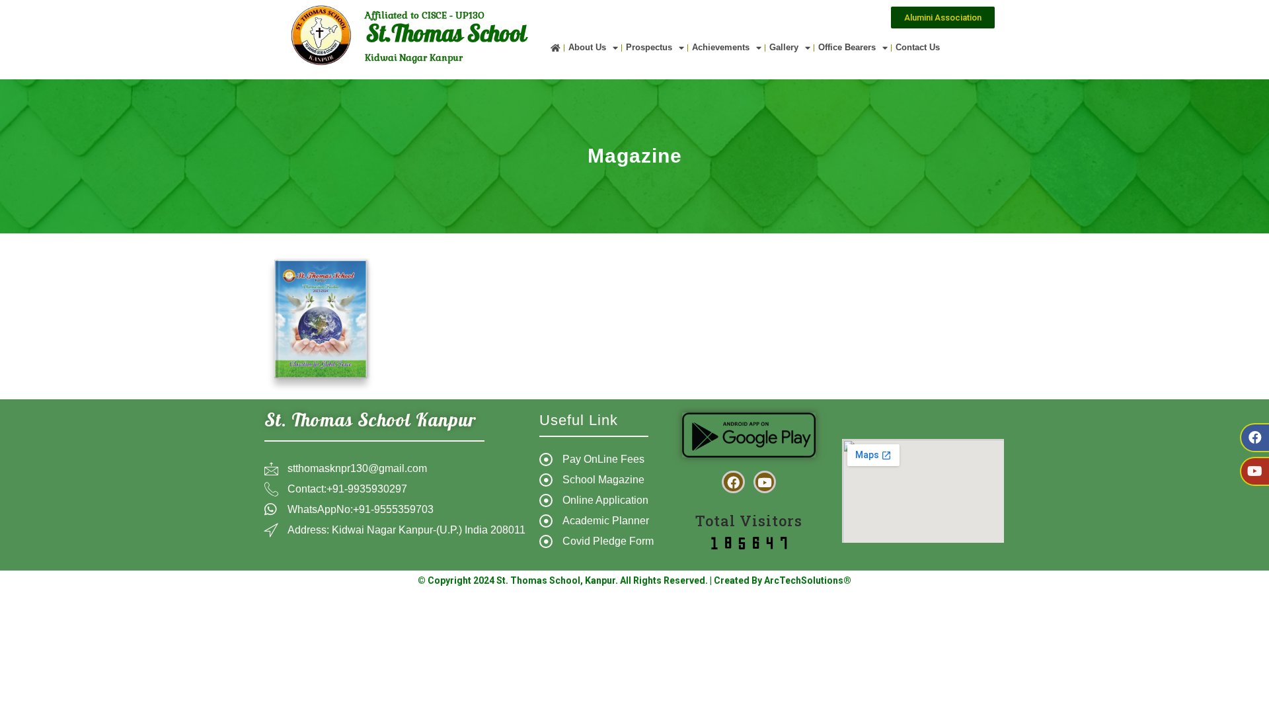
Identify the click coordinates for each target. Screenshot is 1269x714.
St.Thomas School (446, 37)
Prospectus (649, 47)
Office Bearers (847, 47)
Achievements (721, 47)
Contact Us (918, 47)
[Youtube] (1254, 471)
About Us (587, 47)
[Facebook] (1254, 437)
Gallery (783, 47)
